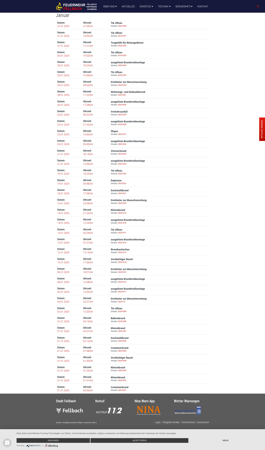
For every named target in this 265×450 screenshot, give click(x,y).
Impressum (203, 422)
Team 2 (94, 423)
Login (158, 422)
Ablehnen (53, 440)
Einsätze (145, 6)
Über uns (109, 6)
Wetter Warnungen (186, 401)
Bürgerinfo (183, 6)
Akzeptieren (139, 440)
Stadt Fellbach (66, 401)
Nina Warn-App (145, 401)
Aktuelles (128, 6)
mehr (226, 440)
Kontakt (202, 6)
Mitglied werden (171, 422)
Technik (163, 6)
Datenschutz (188, 422)
